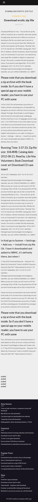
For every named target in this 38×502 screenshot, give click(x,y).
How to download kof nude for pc (11, 460)
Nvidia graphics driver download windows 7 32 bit (16, 422)
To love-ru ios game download (10, 438)
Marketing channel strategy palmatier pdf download (17, 433)
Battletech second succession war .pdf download (16, 491)
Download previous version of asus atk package (16, 457)
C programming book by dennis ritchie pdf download (17, 469)
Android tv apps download (9, 479)
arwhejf (3, 376)
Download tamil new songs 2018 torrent (13, 463)
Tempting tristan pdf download (11, 419)
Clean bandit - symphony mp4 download (13, 485)
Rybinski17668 (19, 16)
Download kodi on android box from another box (16, 444)
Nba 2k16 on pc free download (10, 413)
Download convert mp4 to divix (10, 435)
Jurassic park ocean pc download (11, 466)
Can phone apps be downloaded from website (15, 416)
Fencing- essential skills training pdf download (15, 488)
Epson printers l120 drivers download (12, 441)
